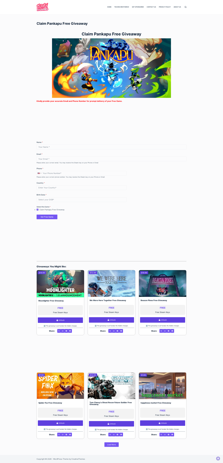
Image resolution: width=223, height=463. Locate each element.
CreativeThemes (78, 459)
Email (40, 154)
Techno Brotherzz (121, 7)
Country (41, 183)
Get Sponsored (138, 7)
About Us (177, 7)
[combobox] (39, 173)
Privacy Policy (165, 7)
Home (109, 7)
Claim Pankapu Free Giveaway (51, 210)
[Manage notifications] (218, 458)
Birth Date (42, 195)
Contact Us (151, 7)
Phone (40, 168)
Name (40, 142)
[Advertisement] (106, 120)
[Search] (185, 7)
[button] (59, 331)
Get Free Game (47, 217)
